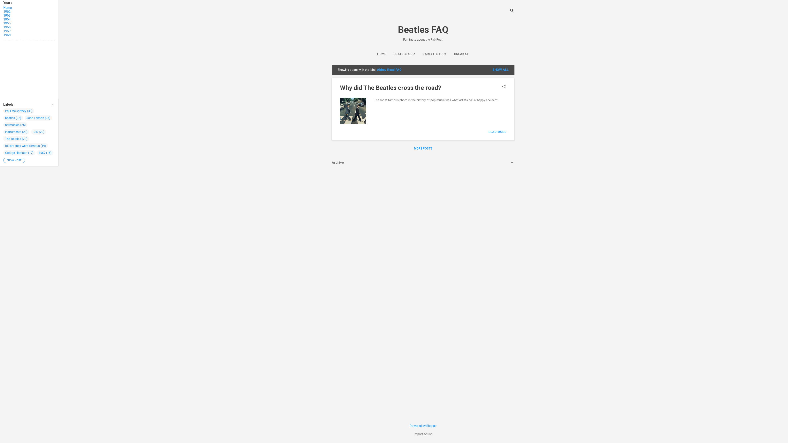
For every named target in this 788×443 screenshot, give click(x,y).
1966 (7, 27)
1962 (7, 12)
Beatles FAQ (423, 29)
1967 (7, 31)
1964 (7, 19)
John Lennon (35, 118)
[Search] (512, 11)
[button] (503, 87)
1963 (7, 15)
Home (381, 54)
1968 (7, 35)
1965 (7, 23)
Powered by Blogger (423, 426)
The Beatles (13, 139)
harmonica (12, 125)
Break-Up (461, 54)
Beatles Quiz (404, 54)
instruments (13, 132)
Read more (497, 132)
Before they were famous (22, 146)
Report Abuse (423, 434)
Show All (500, 70)
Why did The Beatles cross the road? (390, 87)
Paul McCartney (15, 111)
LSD (35, 132)
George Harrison (16, 153)
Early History (435, 54)
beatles (10, 118)
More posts (423, 148)
